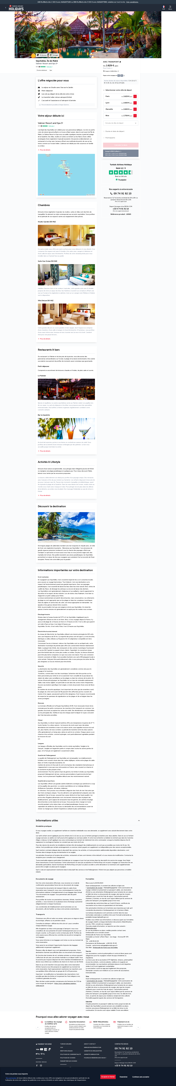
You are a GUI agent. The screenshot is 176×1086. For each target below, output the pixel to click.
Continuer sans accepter (140, 1077)
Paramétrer (123, 1077)
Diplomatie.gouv (91, 928)
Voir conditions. (132, 2)
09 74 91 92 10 (122, 193)
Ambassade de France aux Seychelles (105, 947)
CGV (61, 1047)
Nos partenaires (11, 1078)
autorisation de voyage (94, 888)
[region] (88, 1076)
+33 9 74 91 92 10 (121, 209)
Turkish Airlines (65, 1044)
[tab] (120, 90)
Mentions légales (66, 1051)
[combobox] (105, 123)
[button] (5, 7)
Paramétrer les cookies (68, 1061)
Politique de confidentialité (70, 1054)
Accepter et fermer (108, 1077)
